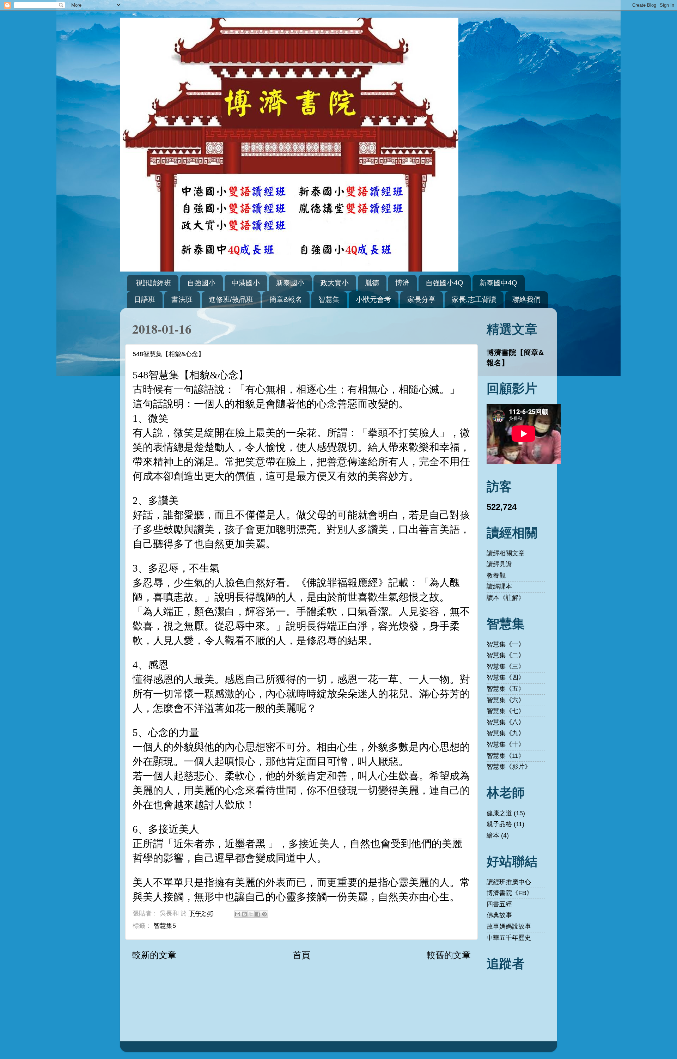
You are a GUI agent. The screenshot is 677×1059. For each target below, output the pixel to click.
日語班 (144, 299)
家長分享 (421, 299)
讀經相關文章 (506, 553)
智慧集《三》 (506, 666)
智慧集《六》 (506, 700)
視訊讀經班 (153, 283)
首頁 (301, 955)
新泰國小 (290, 283)
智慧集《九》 (506, 733)
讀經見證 (499, 564)
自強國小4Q (444, 283)
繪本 (493, 835)
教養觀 (496, 575)
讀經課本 (499, 586)
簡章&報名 (285, 299)
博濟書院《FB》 (510, 892)
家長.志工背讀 (474, 299)
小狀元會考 (373, 299)
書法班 (182, 299)
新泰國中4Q (498, 283)
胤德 (372, 283)
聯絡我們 (526, 299)
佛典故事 (499, 915)
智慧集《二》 (506, 655)
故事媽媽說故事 (509, 926)
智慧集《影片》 (509, 766)
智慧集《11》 (506, 755)
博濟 (402, 283)
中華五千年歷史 (509, 937)
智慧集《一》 (506, 644)
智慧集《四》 (506, 677)
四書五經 (499, 904)
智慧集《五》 (506, 688)
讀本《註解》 (506, 597)
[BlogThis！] (244, 914)
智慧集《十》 (506, 744)
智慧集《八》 (506, 722)
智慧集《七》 (506, 710)
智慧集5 (164, 925)
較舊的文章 (449, 955)
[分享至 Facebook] (257, 914)
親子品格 (499, 824)
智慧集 (329, 299)
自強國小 (201, 283)
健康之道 (499, 813)
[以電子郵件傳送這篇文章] (237, 914)
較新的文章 (154, 955)
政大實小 (335, 283)
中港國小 (246, 283)
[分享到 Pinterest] (264, 914)
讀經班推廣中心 (509, 881)
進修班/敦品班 (231, 299)
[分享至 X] (251, 914)
